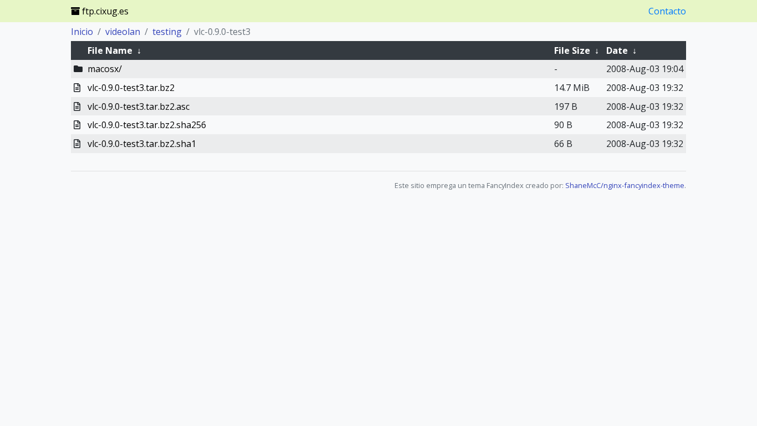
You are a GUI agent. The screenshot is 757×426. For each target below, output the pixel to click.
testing (167, 32)
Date (617, 50)
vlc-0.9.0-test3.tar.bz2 (131, 88)
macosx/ (105, 69)
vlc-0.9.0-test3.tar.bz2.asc (139, 106)
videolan (122, 32)
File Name (110, 50)
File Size (572, 50)
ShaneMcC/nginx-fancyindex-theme (624, 185)
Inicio (82, 32)
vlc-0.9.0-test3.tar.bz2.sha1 (142, 144)
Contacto (667, 11)
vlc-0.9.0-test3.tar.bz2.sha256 (147, 125)
